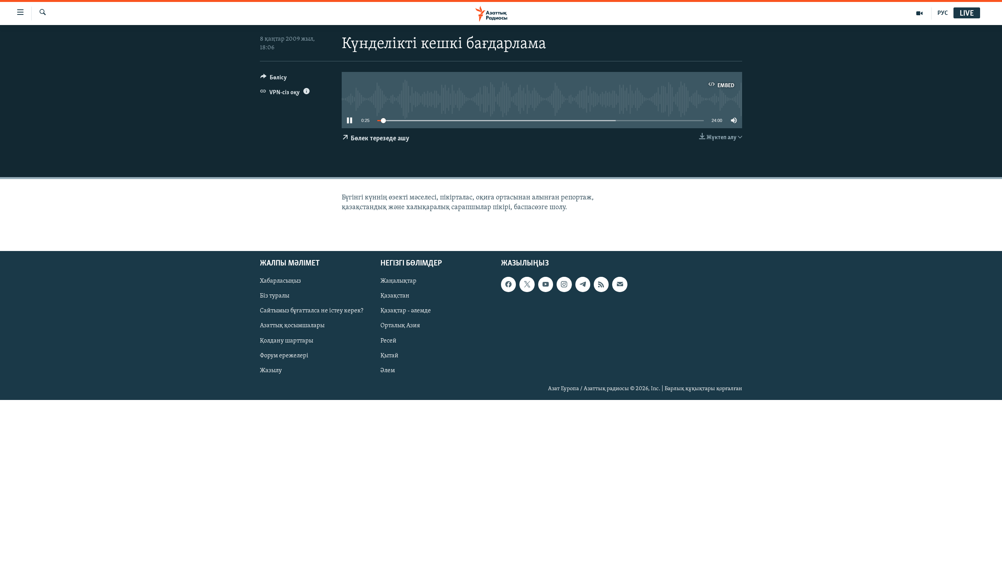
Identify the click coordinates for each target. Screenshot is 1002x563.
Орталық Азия (400, 326)
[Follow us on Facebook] (508, 284)
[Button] (273, 79)
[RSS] (601, 284)
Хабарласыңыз (280, 281)
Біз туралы (274, 296)
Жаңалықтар (398, 281)
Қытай (389, 355)
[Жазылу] (619, 284)
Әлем (387, 371)
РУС (942, 13)
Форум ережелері (284, 355)
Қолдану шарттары (286, 340)
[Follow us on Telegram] (582, 284)
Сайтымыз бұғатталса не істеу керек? (311, 311)
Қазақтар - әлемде (405, 311)
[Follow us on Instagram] (564, 284)
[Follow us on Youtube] (545, 284)
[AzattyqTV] (920, 13)
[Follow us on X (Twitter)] (526, 284)
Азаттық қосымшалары (292, 326)
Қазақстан (394, 296)
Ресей (388, 340)
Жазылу (271, 371)
